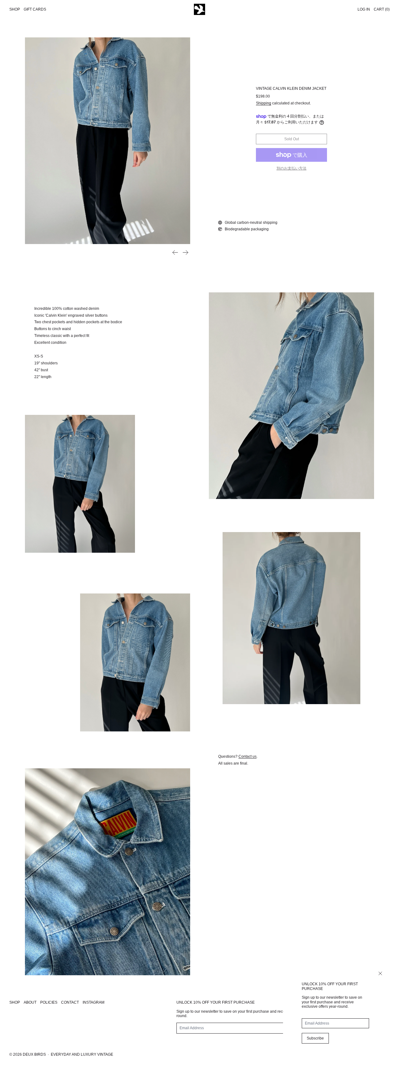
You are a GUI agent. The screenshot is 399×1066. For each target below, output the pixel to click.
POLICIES (48, 1002)
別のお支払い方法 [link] (291, 168)
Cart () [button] (382, 9)
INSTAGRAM (93, 1002)
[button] (107, 140)
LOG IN (364, 9)
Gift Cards (35, 9)
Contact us (247, 756)
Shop (14, 9)
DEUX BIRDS (34, 1054)
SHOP (14, 1002)
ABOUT (30, 1002)
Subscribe (315, 1038)
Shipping (263, 103)
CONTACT (70, 1002)
